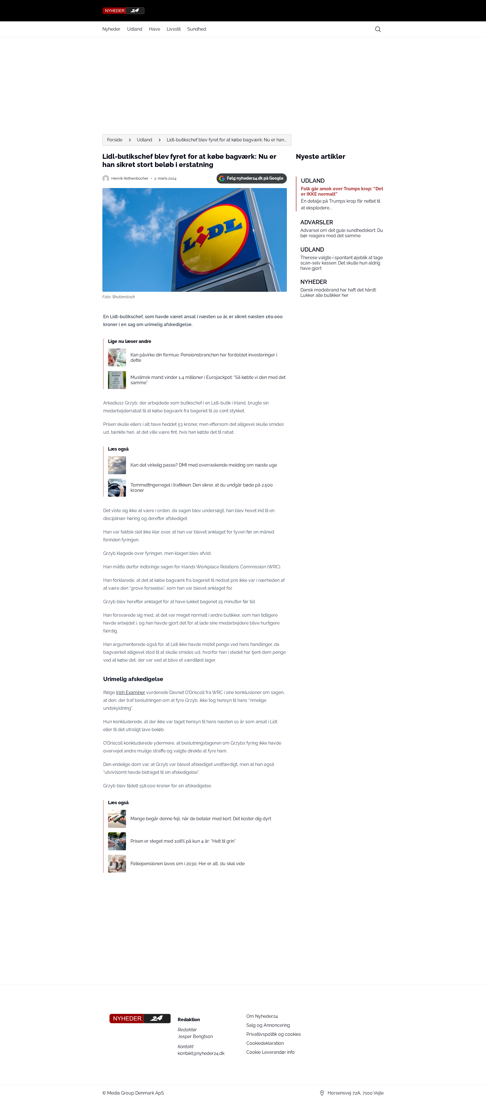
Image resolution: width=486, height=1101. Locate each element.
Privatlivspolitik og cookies (273, 1034)
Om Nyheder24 (262, 1016)
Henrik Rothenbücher (129, 178)
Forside (114, 140)
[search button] (378, 29)
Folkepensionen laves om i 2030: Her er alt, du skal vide (187, 863)
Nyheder (111, 29)
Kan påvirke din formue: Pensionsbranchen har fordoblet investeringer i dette (203, 357)
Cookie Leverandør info (270, 1052)
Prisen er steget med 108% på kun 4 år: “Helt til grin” (183, 841)
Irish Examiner (130, 692)
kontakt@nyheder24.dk (201, 1053)
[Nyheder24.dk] (243, 10)
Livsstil (174, 29)
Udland (134, 29)
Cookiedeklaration (265, 1043)
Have (154, 29)
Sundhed (196, 29)
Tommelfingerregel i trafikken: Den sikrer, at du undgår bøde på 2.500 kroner (201, 487)
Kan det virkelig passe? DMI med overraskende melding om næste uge (203, 465)
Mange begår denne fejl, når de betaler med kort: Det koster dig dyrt (200, 818)
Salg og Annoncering (268, 1025)
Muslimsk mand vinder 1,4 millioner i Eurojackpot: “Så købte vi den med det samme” (207, 380)
